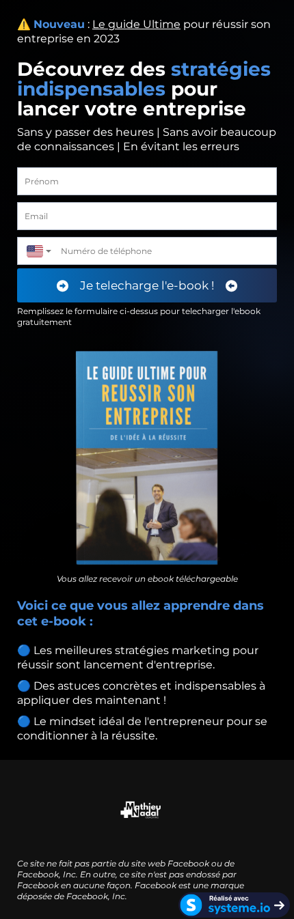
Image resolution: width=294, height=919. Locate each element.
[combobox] (35, 251)
